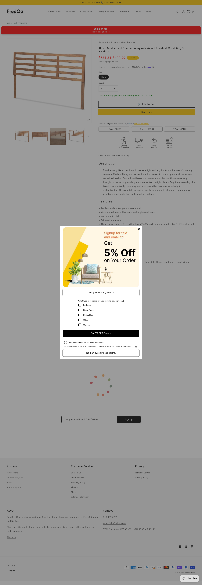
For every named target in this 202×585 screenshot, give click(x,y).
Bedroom (87, 305)
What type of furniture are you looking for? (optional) (101, 301)
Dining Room (89, 315)
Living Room (88, 310)
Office (85, 320)
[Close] (139, 229)
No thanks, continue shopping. (101, 353)
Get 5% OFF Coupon (101, 333)
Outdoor (86, 325)
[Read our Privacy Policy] (136, 346)
